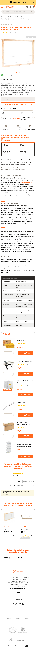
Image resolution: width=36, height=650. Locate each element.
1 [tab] (16, 72)
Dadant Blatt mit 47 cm (26, 182)
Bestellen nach (12, 485)
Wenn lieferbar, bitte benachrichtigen (18, 104)
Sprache (20, 481)
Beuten (5, 558)
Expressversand (19, 2)
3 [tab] (19, 72)
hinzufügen (25, 353)
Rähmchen (18, 558)
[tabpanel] (18, 53)
